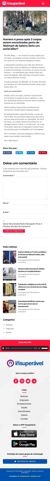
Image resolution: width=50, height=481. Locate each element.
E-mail (6, 212)
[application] (25, 348)
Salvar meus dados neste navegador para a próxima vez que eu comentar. (22, 225)
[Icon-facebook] (15, 381)
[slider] (45, 348)
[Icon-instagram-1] (22, 381)
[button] (43, 3)
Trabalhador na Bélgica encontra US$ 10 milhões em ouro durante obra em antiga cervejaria (32, 286)
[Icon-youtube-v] (28, 381)
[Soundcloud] (34, 381)
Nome (6, 203)
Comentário (9, 175)
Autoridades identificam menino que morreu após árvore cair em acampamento (31, 303)
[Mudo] (39, 348)
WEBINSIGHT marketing (30, 476)
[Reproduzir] (3, 348)
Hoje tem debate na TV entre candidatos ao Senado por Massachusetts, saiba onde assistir (32, 254)
